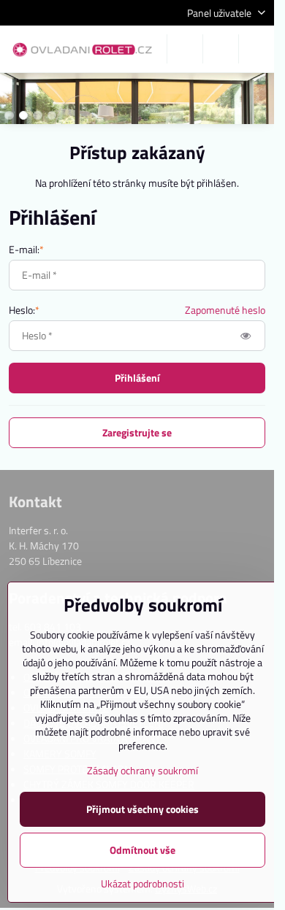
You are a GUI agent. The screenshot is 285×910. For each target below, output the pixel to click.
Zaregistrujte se (137, 432)
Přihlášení (137, 377)
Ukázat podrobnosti (142, 883)
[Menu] (256, 48)
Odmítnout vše (142, 849)
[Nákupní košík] (220, 48)
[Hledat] (184, 48)
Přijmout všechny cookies (142, 809)
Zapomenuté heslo (225, 309)
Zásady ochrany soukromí (142, 770)
